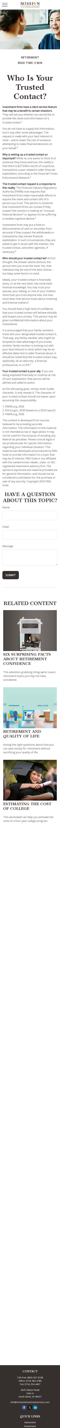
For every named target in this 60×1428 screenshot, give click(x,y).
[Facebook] (24, 1407)
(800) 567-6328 (35, 1377)
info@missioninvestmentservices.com (30, 1402)
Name (6, 507)
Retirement (30, 1422)
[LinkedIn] (35, 1407)
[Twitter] (30, 1407)
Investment (30, 1426)
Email (5, 526)
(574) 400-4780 (34, 1380)
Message (7, 546)
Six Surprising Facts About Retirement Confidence (27, 659)
